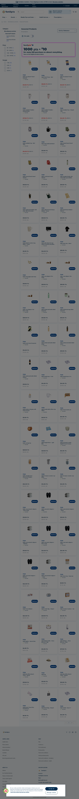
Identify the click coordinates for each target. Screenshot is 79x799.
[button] (5, 790)
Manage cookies (51, 792)
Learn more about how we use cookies (19, 792)
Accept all (51, 788)
